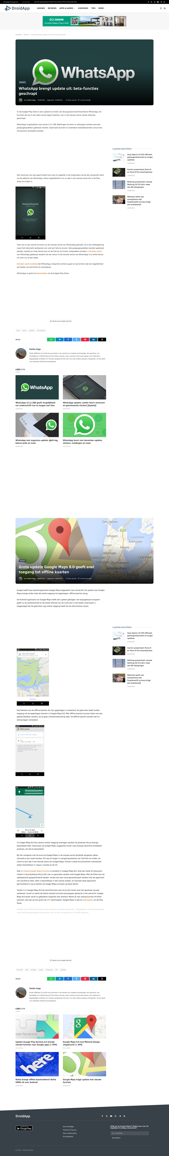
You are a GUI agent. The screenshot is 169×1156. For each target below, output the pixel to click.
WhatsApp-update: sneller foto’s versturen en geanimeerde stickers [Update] (84, 404)
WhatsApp (41, 330)
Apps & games (66, 8)
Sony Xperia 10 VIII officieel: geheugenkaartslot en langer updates (140, 157)
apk (27, 970)
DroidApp (18, 34)
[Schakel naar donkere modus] (161, 8)
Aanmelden (116, 1138)
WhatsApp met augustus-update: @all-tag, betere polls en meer (37, 441)
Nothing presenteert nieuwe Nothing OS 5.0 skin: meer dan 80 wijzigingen (139, 184)
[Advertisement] (61, 153)
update (31, 330)
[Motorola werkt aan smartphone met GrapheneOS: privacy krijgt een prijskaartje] (119, 199)
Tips (93, 8)
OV (57, 970)
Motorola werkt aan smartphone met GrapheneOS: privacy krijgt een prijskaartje (139, 201)
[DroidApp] (17, 8)
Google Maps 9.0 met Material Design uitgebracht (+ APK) (81, 1043)
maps (41, 970)
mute (24, 330)
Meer (101, 8)
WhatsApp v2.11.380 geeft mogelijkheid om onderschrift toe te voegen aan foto (35, 404)
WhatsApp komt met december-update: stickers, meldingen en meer (82, 441)
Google (33, 970)
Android (20, 970)
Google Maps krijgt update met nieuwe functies (82, 1081)
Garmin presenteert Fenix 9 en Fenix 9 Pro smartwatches (55, 2)
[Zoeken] (164, 8)
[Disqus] (61, 483)
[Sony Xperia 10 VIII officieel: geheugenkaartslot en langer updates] (119, 157)
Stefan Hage (31, 100)
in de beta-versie (94, 251)
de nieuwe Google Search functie (35, 871)
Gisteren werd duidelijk (27, 264)
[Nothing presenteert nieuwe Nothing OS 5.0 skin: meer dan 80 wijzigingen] (119, 184)
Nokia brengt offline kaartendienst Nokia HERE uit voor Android (36, 1081)
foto (18, 330)
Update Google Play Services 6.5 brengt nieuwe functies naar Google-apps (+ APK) (36, 1043)
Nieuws (41, 8)
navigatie (49, 970)
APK (49, 900)
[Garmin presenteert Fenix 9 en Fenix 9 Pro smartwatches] (119, 172)
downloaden (41, 273)
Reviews (52, 8)
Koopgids (83, 8)
